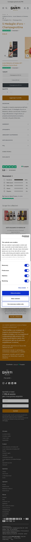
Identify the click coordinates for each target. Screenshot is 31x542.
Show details (22, 288)
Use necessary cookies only (16, 304)
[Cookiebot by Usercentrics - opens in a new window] (22, 236)
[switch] (26, 270)
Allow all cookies (15, 293)
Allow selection (15, 298)
